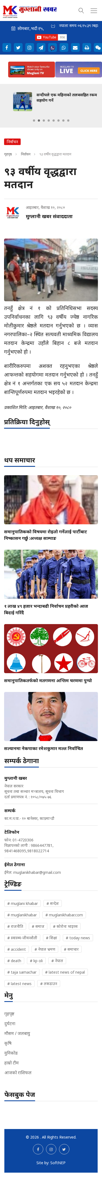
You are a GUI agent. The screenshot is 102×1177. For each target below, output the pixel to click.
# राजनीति (15, 926)
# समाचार (71, 949)
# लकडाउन (48, 983)
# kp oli (36, 960)
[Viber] (52, 47)
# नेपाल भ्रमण (45, 949)
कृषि (7, 1043)
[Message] (41, 47)
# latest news (19, 983)
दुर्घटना (9, 1024)
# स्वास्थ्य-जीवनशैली (22, 937)
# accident (16, 949)
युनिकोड (11, 1053)
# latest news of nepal (65, 972)
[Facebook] (6, 47)
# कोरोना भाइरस (65, 926)
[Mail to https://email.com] (75, 47)
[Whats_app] (64, 47)
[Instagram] (29, 47)
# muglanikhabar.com (64, 914)
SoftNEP (58, 1162)
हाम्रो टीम (11, 1063)
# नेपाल (57, 960)
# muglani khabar (22, 903)
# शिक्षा (51, 937)
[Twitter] (18, 47)
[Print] (86, 47)
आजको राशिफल (18, 1073)
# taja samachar (21, 972)
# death (14, 960)
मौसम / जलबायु (17, 1033)
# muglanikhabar (22, 914)
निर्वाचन (25, 154)
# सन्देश (53, 903)
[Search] (81, 10)
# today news (78, 937)
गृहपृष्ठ (8, 154)
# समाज (38, 926)
